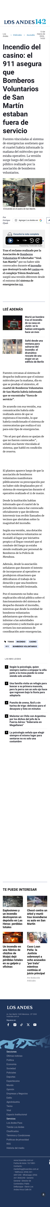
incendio (36, 265)
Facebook (8, 1024)
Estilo (9, 1097)
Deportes (11, 1077)
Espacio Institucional (17, 1114)
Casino (32, 642)
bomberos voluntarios (25, 646)
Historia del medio (15, 1148)
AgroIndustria (13, 1102)
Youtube (35, 1024)
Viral (9, 1110)
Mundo (10, 1085)
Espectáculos (13, 1081)
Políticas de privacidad (18, 1139)
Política (10, 1060)
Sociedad (11, 1068)
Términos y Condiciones (18, 1135)
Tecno (9, 1106)
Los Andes (5, 35)
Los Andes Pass (14, 1123)
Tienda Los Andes (15, 1127)
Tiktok (21, 1024)
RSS (9, 1144)
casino (36, 269)
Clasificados (13, 1131)
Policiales (17, 35)
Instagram (15, 1024)
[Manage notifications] (43, 1194)
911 (21, 284)
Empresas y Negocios (17, 1093)
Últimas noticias (14, 1056)
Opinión (10, 1089)
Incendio (21, 642)
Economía (11, 1064)
